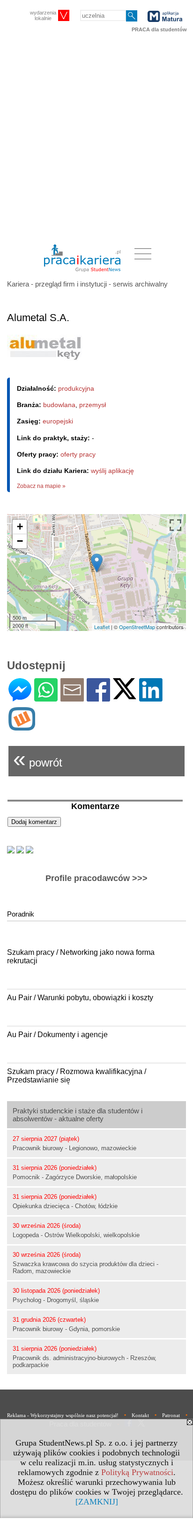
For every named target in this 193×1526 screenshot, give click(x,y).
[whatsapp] (46, 697)
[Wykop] (21, 726)
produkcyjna (76, 388)
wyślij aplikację (112, 470)
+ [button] (20, 526)
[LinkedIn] (151, 697)
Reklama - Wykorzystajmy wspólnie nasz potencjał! (63, 1415)
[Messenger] (19, 697)
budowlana (59, 404)
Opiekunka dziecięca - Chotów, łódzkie (65, 1206)
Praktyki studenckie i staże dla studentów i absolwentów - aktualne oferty (77, 1115)
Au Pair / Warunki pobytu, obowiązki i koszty (80, 998)
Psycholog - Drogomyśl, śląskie (56, 1300)
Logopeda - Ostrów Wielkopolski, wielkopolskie (76, 1235)
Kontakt (140, 1415)
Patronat (171, 1415)
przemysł (92, 404)
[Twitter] (124, 695)
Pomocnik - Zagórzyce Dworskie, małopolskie (75, 1177)
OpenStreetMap (137, 626)
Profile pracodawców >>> (96, 878)
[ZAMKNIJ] (96, 1501)
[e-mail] (72, 697)
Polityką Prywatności (137, 1472)
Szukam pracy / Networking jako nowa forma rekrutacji (81, 956)
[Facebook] (98, 697)
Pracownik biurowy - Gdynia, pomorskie (66, 1329)
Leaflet (102, 626)
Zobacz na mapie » (41, 486)
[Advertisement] (96, 138)
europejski (58, 421)
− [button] (20, 541)
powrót (37, 758)
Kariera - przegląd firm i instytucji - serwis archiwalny (87, 284)
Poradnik (20, 914)
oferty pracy (78, 454)
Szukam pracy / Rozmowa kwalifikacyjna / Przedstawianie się (76, 1075)
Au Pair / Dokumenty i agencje (57, 1035)
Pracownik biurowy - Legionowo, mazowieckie (74, 1148)
